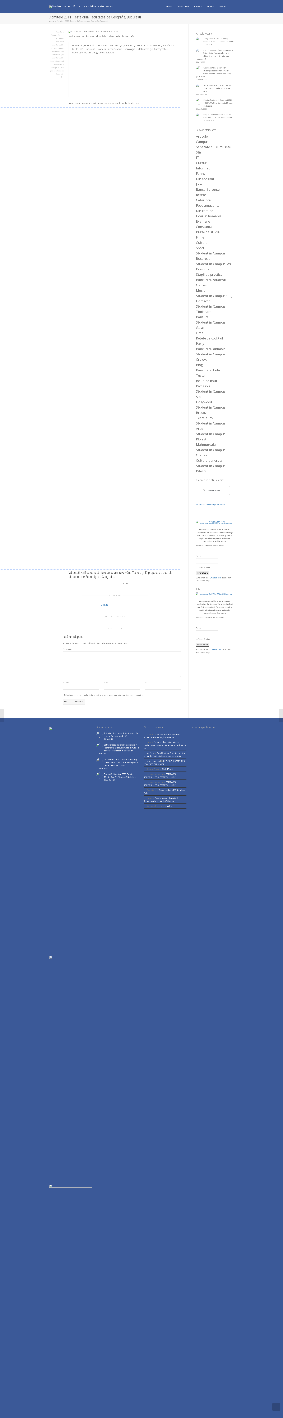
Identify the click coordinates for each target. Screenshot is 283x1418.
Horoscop (203, 301)
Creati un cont (215, 578)
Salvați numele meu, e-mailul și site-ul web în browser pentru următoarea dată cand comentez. (104, 695)
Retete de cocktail (209, 338)
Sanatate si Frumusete (213, 147)
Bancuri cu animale (211, 349)
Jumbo (169, 806)
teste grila (55, 67)
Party (200, 343)
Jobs (199, 184)
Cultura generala (209, 460)
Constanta (204, 226)
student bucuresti (57, 61)
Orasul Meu (184, 6)
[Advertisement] (125, 75)
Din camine (204, 210)
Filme (200, 237)
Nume (65, 682)
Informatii (204, 168)
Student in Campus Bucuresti (60, 38)
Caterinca (203, 200)
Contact (223, 6)
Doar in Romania (209, 216)
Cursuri (201, 163)
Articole (211, 6)
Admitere (60, 32)
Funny (200, 173)
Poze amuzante (207, 205)
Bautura (202, 317)
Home (169, 6)
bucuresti (53, 48)
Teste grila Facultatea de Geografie (57, 70)
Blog (199, 365)
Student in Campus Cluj (214, 295)
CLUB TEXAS (167, 769)
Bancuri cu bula (208, 370)
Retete (201, 194)
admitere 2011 (58, 45)
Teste (200, 375)
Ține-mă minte (204, 567)
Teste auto (204, 418)
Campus (198, 6)
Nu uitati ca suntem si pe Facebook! (211, 504)
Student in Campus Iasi (214, 264)
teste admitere (58, 64)
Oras (199, 333)
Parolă (198, 556)
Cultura (202, 242)
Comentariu (68, 649)
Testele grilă (139, 572)
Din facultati (205, 179)
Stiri (199, 152)
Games (201, 285)
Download (203, 269)
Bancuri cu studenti (211, 279)
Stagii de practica (209, 274)
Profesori (203, 386)
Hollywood (204, 402)
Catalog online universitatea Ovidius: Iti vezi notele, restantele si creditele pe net (165, 745)
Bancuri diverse (208, 189)
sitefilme (150, 753)
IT (197, 157)
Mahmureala (206, 444)
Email (106, 682)
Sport (200, 248)
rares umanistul (154, 761)
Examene (203, 221)
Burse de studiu (208, 232)
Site (146, 682)
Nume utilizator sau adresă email (210, 545)
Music (200, 290)
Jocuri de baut (206, 380)
